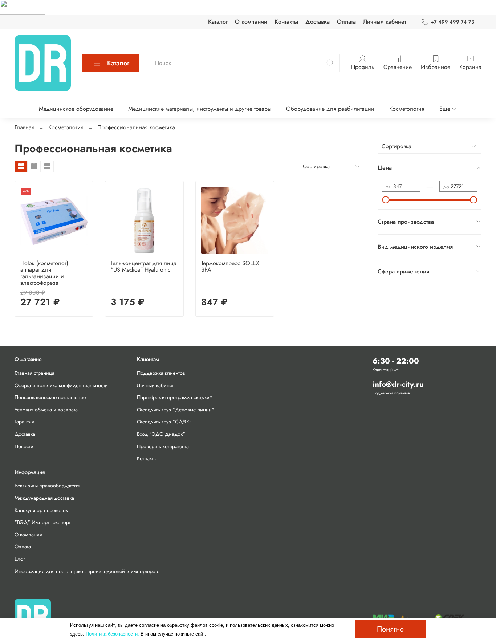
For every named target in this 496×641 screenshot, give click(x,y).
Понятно (390, 629)
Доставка (317, 21)
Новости (24, 446)
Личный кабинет (384, 21)
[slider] (385, 199)
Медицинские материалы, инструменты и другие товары (199, 109)
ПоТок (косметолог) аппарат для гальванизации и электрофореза (44, 273)
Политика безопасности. (111, 634)
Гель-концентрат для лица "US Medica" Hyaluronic (143, 266)
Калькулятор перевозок (41, 510)
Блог (20, 559)
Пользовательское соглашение (50, 397)
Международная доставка (44, 498)
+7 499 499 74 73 (452, 21)
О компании (251, 21)
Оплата (346, 21)
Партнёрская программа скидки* (175, 397)
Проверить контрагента (163, 446)
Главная (24, 127)
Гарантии (24, 421)
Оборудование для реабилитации (330, 109)
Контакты (286, 21)
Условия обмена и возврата (46, 409)
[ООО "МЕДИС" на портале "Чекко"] (22, 7)
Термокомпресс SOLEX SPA (230, 266)
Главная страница (34, 373)
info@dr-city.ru (398, 384)
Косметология (406, 109)
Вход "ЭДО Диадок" (161, 434)
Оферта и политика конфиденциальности (61, 385)
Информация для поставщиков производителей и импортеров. (87, 571)
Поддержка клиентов (161, 373)
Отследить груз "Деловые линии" (175, 409)
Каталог (218, 21)
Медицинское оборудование (76, 109)
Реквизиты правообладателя (47, 485)
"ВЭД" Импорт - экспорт (42, 522)
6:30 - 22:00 (396, 361)
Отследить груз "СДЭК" (164, 421)
